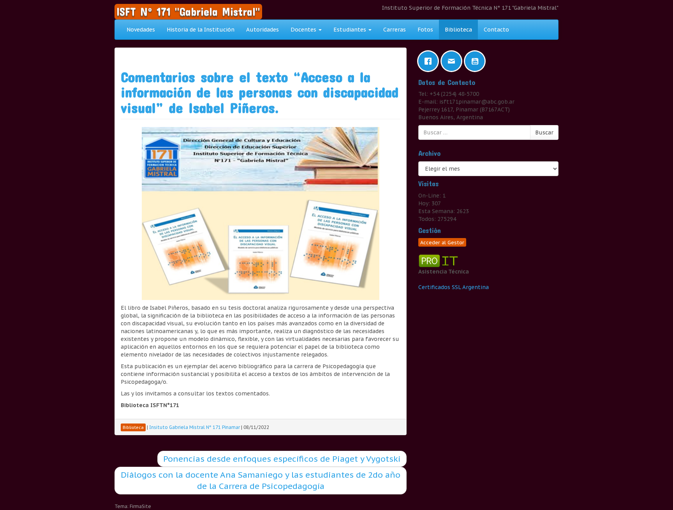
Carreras (394, 29)
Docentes (304, 29)
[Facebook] (430, 61)
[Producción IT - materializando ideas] (439, 260)
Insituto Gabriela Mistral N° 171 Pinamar (194, 427)
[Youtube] (476, 61)
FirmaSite (140, 506)
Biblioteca (458, 29)
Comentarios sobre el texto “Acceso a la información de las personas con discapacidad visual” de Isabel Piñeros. (259, 92)
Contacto (496, 29)
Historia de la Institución (200, 29)
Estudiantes (350, 29)
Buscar (544, 132)
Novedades (141, 29)
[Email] (453, 61)
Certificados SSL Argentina (453, 287)
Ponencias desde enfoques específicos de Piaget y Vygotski (282, 459)
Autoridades (262, 29)
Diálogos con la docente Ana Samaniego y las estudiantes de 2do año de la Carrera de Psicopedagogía (260, 480)
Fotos (425, 29)
